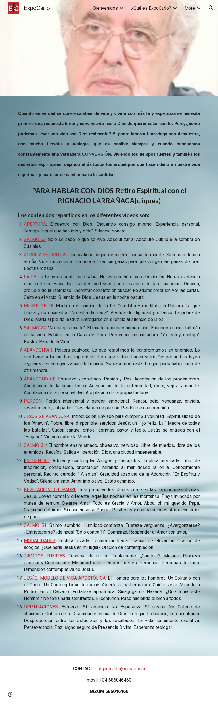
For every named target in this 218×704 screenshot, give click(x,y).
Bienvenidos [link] (105, 8)
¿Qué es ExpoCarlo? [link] (151, 8)
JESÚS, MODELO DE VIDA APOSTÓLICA (65, 578)
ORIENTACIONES (41, 607)
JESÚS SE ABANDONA (46, 416)
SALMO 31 (35, 445)
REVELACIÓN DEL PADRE (50, 489)
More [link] (190, 8)
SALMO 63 (35, 239)
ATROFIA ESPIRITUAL (46, 254)
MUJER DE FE (38, 305)
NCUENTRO (37, 460)
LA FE (30, 277)
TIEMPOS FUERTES (44, 556)
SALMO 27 (35, 328)
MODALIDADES (39, 540)
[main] (109, 369)
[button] (211, 8)
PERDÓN (33, 401)
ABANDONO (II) (39, 379)
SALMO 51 (35, 525)
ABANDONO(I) (38, 350)
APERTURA (35, 224)
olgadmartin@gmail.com (121, 668)
